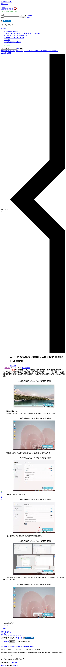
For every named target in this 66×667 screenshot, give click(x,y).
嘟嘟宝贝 (7, 368)
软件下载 (14, 38)
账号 (2, 15)
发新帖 (9, 53)
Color (3, 635)
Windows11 (19, 51)
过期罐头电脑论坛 (6, 2)
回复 (7, 625)
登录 (17, 638)
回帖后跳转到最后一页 (24, 641)
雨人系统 (15, 36)
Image (7, 635)
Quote (13, 635)
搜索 (18, 48)
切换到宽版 (4, 4)
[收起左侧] (37, 352)
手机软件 (7, 40)
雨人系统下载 (13, 646)
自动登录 (24, 15)
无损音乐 (12, 42)
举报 (4, 628)
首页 (11, 31)
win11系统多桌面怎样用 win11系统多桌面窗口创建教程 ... (41, 51)
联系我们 (20, 646)
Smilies (21, 635)
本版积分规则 (5, 641)
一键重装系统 (5, 646)
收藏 (4, 625)
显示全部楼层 (26, 368)
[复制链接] (13, 366)
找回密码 (29, 15)
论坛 (13, 51)
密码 (2, 17)
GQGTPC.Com (12, 662)
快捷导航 (3, 28)
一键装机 (22, 33)
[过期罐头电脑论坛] (9, 11)
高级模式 (3, 634)
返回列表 (3, 53)
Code (17, 635)
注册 (28, 17)
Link (10, 635)
